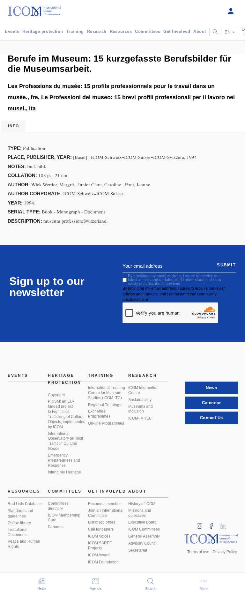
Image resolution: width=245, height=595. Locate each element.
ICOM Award (99, 555)
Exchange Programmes (99, 414)
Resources (121, 31)
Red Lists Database (25, 504)
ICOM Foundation (103, 562)
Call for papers (101, 529)
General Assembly (144, 536)
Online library (19, 523)
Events (12, 31)
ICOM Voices (99, 536)
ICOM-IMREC (140, 418)
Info (13, 126)
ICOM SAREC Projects (100, 545)
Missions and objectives (139, 513)
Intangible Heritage (64, 472)
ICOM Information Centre (143, 390)
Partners (55, 527)
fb (213, 524)
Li (225, 524)
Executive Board (142, 522)
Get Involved (176, 31)
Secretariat (137, 550)
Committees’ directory (59, 506)
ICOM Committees (144, 529)
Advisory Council (143, 543)
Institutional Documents (17, 532)
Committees (147, 31)
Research (97, 31)
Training (75, 31)
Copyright (56, 395)
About (199, 31)
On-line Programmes (106, 423)
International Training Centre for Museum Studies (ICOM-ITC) (106, 392)
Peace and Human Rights (24, 544)
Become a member (104, 504)
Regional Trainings (104, 405)
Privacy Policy (225, 552)
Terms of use (198, 552)
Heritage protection (42, 31)
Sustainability (140, 400)
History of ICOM (141, 504)
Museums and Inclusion (140, 409)
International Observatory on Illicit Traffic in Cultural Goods (65, 441)
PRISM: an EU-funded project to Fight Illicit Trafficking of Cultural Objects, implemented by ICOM (66, 414)
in (201, 524)
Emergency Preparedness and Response (64, 460)
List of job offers (101, 522)
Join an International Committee (105, 513)
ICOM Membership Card (64, 518)
